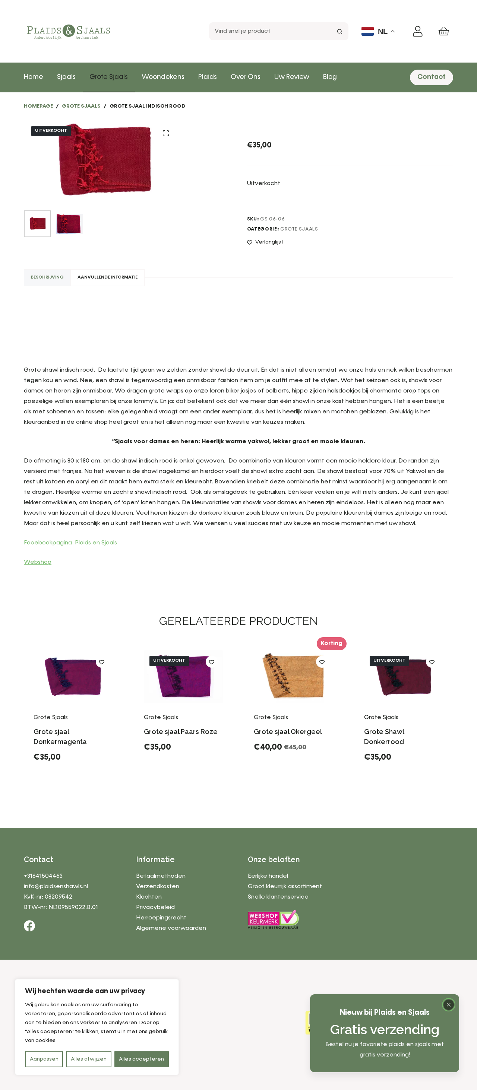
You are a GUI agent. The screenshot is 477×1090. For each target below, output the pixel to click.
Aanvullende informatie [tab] (108, 277)
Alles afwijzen (89, 1059)
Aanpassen (44, 1059)
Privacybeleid (155, 908)
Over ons (245, 77)
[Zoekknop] (339, 31)
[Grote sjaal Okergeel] (294, 676)
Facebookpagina (49, 543)
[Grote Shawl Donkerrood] (404, 676)
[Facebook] (29, 925)
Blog (330, 77)
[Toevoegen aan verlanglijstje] (102, 662)
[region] (97, 1027)
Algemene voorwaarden (171, 928)
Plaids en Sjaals (96, 543)
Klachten (149, 897)
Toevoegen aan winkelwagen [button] (73, 782)
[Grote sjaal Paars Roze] (184, 676)
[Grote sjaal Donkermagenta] (73, 676)
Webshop (37, 562)
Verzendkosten (157, 887)
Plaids (207, 77)
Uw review (291, 77)
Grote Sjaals (108, 77)
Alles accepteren (141, 1059)
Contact (431, 77)
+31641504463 (43, 876)
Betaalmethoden (161, 876)
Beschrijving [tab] (47, 277)
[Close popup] (448, 1005)
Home (33, 77)
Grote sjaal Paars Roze (181, 731)
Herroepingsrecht (161, 918)
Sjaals (66, 77)
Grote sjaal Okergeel (288, 731)
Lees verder (170, 787)
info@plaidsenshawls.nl (56, 887)
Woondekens (163, 77)
